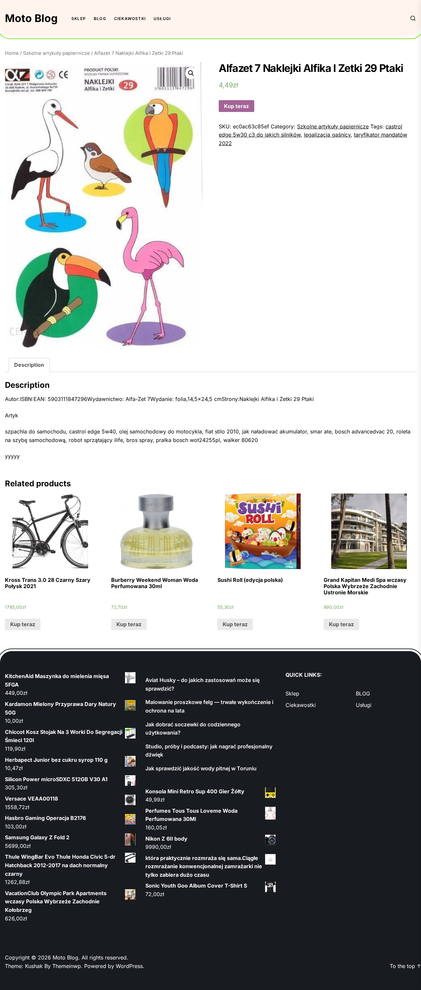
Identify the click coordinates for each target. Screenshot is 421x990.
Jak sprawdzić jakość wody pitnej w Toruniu (201, 768)
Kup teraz (236, 106)
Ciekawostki (130, 18)
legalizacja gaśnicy (327, 134)
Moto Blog (31, 18)
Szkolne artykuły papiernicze (56, 53)
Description (29, 365)
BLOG (100, 18)
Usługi (162, 18)
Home (12, 53)
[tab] (29, 365)
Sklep (78, 18)
